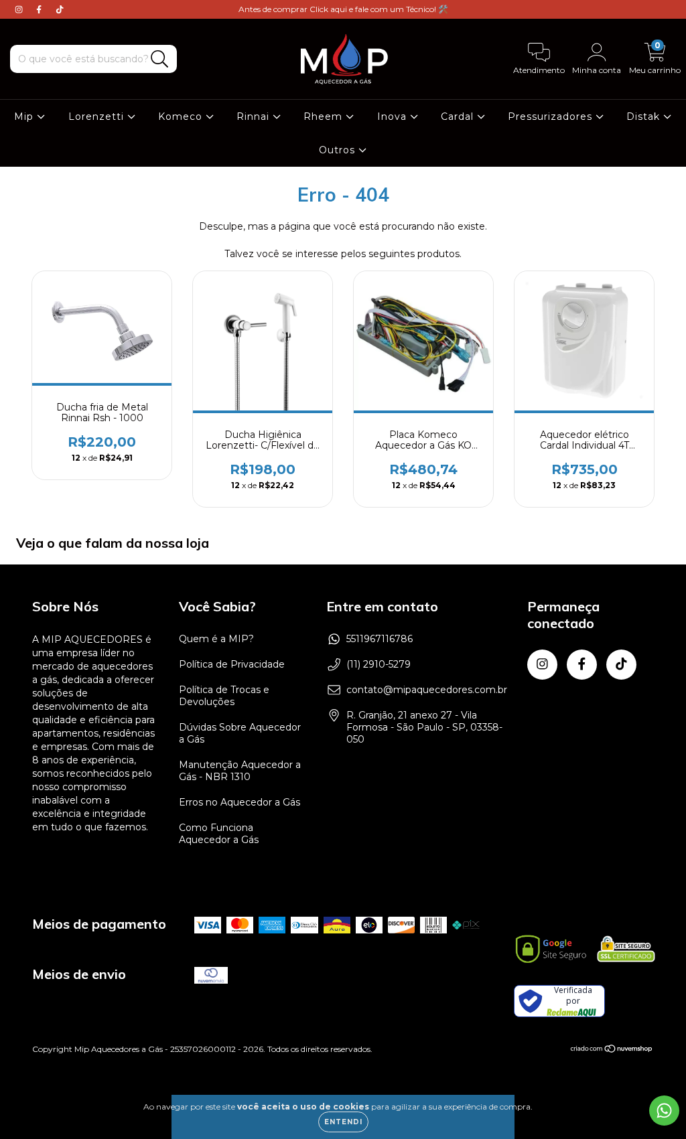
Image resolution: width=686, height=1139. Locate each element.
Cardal (459, 116)
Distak (644, 116)
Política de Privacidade (232, 664)
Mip (25, 116)
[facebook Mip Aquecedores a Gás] (40, 9)
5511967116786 (379, 639)
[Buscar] (160, 59)
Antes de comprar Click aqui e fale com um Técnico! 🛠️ (343, 9)
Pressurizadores (552, 116)
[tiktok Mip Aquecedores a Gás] (59, 9)
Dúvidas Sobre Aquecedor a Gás (240, 733)
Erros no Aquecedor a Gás (239, 802)
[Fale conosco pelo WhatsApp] (664, 1110)
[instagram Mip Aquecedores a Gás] (20, 9)
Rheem (324, 116)
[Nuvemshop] (612, 1050)
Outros (338, 150)
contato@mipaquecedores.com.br (426, 690)
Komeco (182, 116)
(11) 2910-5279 (378, 664)
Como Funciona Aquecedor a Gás (219, 834)
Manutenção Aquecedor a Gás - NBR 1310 (240, 771)
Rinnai (254, 116)
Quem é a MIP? (216, 639)
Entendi (343, 1122)
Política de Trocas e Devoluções (224, 696)
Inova (393, 116)
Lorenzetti (97, 116)
